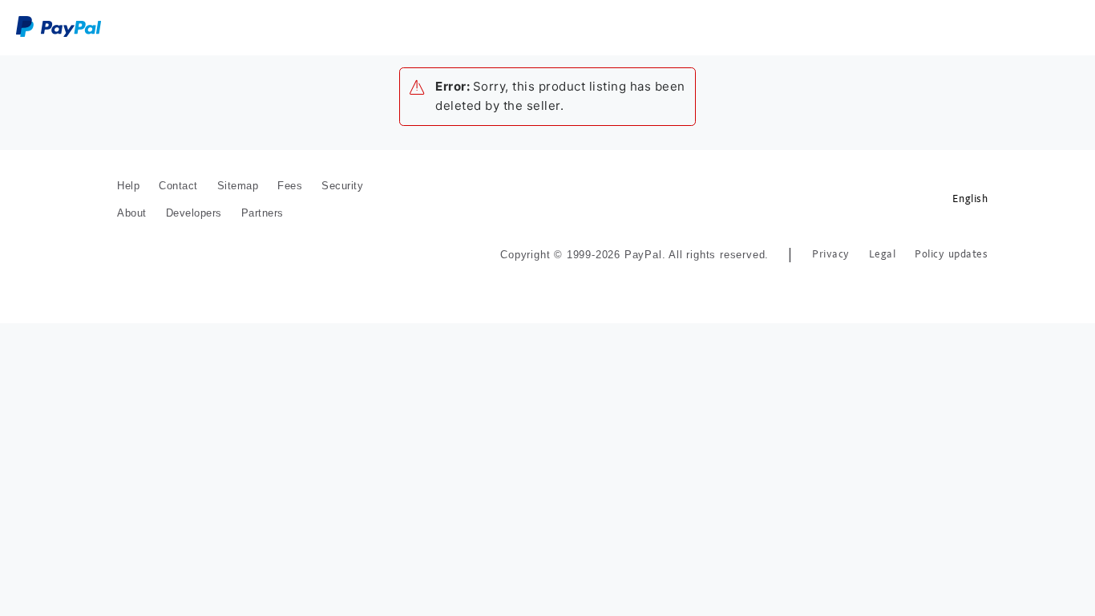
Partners (262, 213)
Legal (882, 254)
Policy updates (951, 254)
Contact (178, 186)
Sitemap (238, 186)
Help (128, 186)
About (132, 213)
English (970, 198)
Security (342, 186)
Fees (289, 186)
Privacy (831, 254)
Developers (194, 213)
